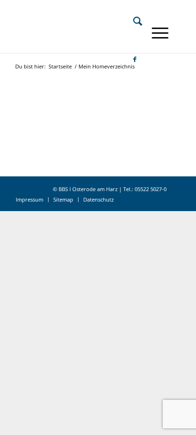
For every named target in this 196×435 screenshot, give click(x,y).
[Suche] (133, 21)
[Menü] (155, 33)
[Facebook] (130, 59)
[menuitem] (133, 21)
